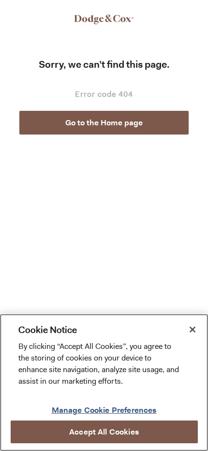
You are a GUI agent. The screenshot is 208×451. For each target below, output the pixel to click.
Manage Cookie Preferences (104, 410)
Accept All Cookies (104, 432)
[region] (104, 382)
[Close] (192, 329)
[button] (104, 123)
